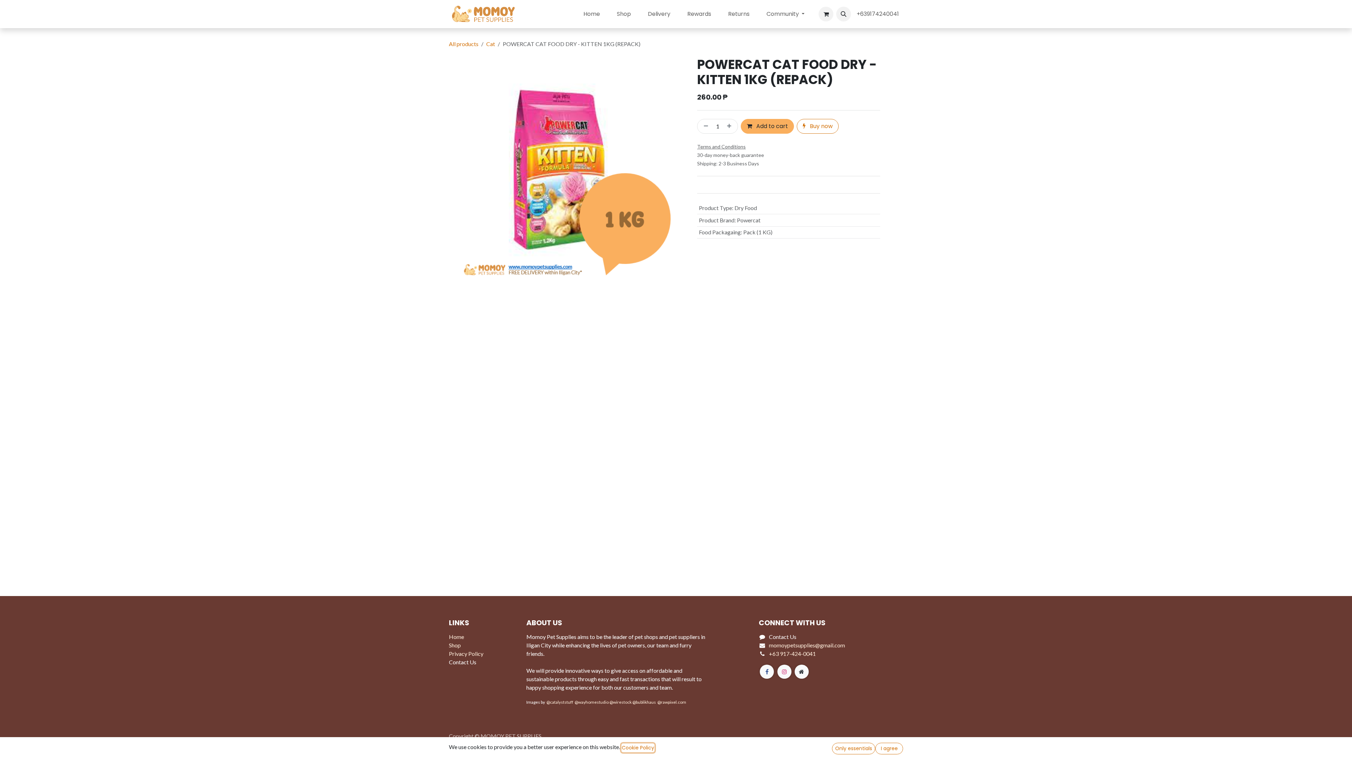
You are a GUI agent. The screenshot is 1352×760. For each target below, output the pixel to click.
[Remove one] (704, 126)
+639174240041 (878, 14)
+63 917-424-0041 (792, 653)
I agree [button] (889, 748)
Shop (455, 645)
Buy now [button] (820, 126)
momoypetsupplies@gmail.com (807, 645)
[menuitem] (591, 14)
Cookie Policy (638, 747)
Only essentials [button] (853, 748)
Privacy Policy (466, 653)
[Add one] (731, 126)
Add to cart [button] (771, 126)
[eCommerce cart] (826, 14)
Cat (490, 43)
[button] (843, 14)
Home (456, 636)
